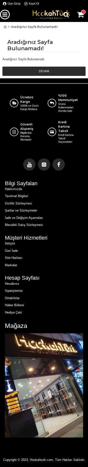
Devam (44, 71)
